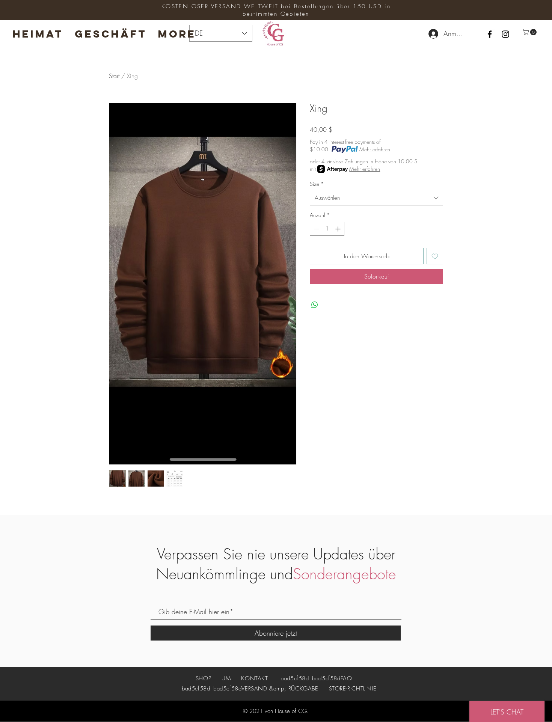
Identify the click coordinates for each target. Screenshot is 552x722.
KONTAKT (254, 678)
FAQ (346, 678)
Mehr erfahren (374, 149)
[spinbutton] (327, 228)
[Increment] (338, 228)
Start (114, 76)
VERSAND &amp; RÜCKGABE (279, 688)
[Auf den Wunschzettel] (435, 256)
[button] (530, 32)
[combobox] (376, 198)
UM (226, 678)
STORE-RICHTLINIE (353, 688)
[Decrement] (315, 228)
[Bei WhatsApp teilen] (314, 304)
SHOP (204, 678)
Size (317, 183)
